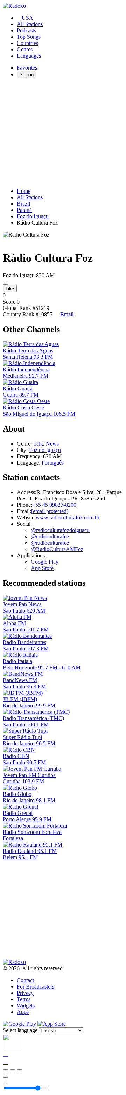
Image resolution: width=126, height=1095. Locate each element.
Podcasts (26, 30)
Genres (25, 49)
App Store (42, 568)
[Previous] (5, 1070)
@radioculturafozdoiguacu (60, 530)
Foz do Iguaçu (33, 216)
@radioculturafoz (50, 536)
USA (27, 18)
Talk (38, 444)
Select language (20, 1030)
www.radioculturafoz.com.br (67, 517)
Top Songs (29, 37)
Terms (23, 999)
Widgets (26, 1006)
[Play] (12, 1070)
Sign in (27, 74)
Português (53, 463)
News (52, 444)
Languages (29, 56)
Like (10, 288)
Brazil (23, 204)
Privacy (25, 993)
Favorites (27, 68)
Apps (23, 1012)
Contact (25, 980)
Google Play (44, 562)
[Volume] (5, 1083)
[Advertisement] (63, 133)
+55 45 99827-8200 (54, 505)
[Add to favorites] (5, 1077)
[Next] (19, 1070)
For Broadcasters (35, 987)
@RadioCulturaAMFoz (57, 549)
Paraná (24, 210)
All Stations (30, 24)
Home (23, 191)
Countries (27, 43)
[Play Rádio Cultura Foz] (5, 284)
